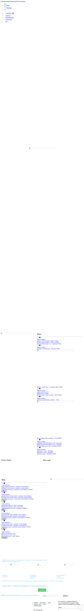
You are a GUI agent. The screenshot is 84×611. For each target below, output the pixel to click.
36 (2, 537)
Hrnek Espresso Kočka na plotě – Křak (47, 395)
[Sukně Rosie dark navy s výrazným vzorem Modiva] (24, 496)
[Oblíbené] (39, 338)
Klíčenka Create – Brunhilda (44, 454)
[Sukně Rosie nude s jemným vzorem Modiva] (24, 515)
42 (6, 537)
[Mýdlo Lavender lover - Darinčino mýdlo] (60, 367)
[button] (41, 339)
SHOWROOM (10, 17)
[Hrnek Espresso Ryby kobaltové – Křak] (60, 418)
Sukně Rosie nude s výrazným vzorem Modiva (13, 527)
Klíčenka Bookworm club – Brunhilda (47, 446)
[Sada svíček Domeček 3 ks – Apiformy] (60, 341)
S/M (3, 491)
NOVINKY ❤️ (10, 13)
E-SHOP (8, 15)
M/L (5, 491)
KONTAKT (9, 19)
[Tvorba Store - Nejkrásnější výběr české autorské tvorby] (13, 1)
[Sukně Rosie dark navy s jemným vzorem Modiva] (24, 487)
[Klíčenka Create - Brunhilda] (60, 451)
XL (5, 509)
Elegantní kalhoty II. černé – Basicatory (11, 508)
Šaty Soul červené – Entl (8, 536)
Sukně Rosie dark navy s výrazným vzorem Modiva (15, 499)
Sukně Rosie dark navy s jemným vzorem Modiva (14, 489)
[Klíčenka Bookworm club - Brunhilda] (60, 443)
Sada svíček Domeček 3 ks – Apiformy (47, 344)
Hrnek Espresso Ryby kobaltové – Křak (47, 438)
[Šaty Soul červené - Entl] (24, 534)
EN (6, 21)
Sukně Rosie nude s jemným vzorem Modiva (13, 517)
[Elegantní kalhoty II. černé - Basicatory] (24, 506)
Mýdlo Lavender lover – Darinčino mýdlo (48, 387)
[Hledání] (5, 10)
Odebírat (65, 595)
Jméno (60, 607)
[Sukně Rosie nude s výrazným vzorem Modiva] (24, 524)
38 (3, 537)
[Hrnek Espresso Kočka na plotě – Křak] (60, 392)
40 (5, 537)
